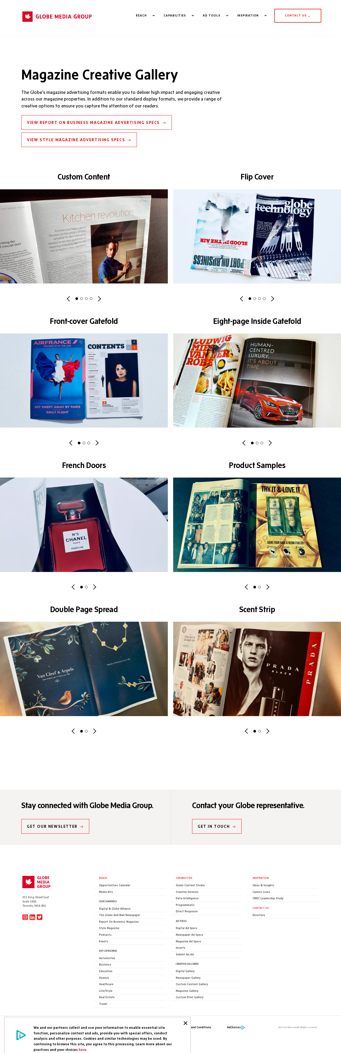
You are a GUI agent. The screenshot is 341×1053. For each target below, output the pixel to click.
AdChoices (234, 1027)
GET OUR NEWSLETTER (52, 826)
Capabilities (184, 877)
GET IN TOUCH (214, 826)
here (82, 1049)
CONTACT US (298, 16)
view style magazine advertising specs (76, 139)
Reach (103, 877)
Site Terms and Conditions (193, 1027)
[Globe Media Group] (57, 24)
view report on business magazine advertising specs (93, 122)
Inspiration (261, 877)
